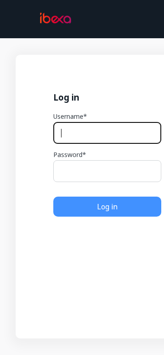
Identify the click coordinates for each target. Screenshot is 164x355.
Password (67, 154)
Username (68, 116)
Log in (107, 207)
